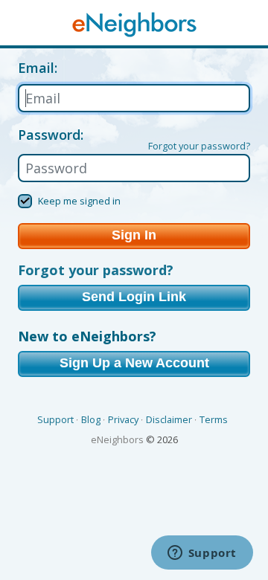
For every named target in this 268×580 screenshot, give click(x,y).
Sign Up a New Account (134, 362)
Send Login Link (134, 296)
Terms (214, 419)
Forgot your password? (199, 145)
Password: (50, 135)
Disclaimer (169, 419)
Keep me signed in (79, 200)
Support (55, 419)
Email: (37, 68)
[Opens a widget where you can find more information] (201, 554)
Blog (90, 419)
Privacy (123, 419)
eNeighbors (117, 439)
